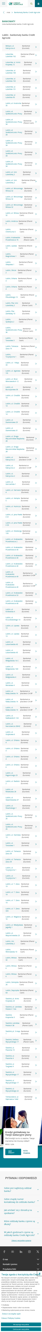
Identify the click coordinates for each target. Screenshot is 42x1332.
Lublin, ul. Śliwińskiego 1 (18, 807)
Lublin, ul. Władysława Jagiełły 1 (19, 926)
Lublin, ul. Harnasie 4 (17, 491)
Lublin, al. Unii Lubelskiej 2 (18, 173)
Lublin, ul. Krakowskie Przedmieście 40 (19, 548)
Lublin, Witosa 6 (19, 967)
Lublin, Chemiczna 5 (19, 230)
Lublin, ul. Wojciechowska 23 (18, 934)
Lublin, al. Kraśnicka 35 (18, 104)
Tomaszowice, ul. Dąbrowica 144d (19, 1098)
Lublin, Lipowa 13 (19, 247)
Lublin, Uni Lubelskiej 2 (20, 942)
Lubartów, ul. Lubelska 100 (18, 71)
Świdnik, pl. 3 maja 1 (17, 1032)
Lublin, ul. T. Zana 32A (18, 909)
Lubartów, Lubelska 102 (20, 55)
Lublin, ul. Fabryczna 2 (18, 458)
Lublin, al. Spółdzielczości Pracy (19, 112)
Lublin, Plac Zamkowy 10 (18, 312)
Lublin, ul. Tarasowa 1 (17, 844)
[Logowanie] (38, 3)
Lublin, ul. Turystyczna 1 (18, 869)
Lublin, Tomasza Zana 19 (20, 347)
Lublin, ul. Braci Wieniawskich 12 (19, 380)
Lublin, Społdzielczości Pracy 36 (19, 329)
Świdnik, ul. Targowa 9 (18, 1065)
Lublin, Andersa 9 (19, 222)
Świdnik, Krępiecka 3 (19, 1016)
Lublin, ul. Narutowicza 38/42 (19, 725)
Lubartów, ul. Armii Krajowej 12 (19, 63)
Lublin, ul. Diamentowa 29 (18, 421)
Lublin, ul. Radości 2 (17, 782)
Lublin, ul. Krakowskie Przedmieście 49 (20, 574)
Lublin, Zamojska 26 (19, 983)
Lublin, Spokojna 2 (19, 320)
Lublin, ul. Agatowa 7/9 (18, 372)
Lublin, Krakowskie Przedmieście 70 (20, 238)
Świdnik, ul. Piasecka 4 (18, 1057)
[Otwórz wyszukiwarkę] (31, 3)
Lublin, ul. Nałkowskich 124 (18, 717)
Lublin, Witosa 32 (19, 959)
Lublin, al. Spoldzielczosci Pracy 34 (20, 121)
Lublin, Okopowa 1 (19, 263)
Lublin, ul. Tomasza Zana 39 (18, 852)
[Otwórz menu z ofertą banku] (3, 3)
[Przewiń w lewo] (4, 12)
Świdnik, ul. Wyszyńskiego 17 (18, 1073)
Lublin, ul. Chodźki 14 (17, 396)
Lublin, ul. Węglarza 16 (18, 918)
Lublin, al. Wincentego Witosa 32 (19, 189)
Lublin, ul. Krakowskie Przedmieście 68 (19, 602)
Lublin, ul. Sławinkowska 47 (18, 798)
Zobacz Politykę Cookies (10, 1318)
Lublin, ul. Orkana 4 (17, 741)
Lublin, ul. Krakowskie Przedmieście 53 (19, 594)
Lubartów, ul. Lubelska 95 (18, 96)
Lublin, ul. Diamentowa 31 (18, 429)
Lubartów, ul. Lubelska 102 (18, 79)
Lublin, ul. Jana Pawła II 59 (18, 524)
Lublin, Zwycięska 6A (19, 991)
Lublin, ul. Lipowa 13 (17, 626)
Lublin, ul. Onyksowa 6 (18, 733)
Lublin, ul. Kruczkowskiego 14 (19, 618)
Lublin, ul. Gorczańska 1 (18, 483)
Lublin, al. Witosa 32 (19, 214)
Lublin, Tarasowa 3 (19, 339)
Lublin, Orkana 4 (19, 279)
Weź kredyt (11, 1152)
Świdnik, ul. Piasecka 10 (18, 1049)
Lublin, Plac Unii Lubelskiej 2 (19, 304)
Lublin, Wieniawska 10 (20, 950)
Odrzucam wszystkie (21, 1329)
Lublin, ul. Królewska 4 (18, 610)
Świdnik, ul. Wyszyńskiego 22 (18, 1089)
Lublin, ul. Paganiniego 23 (18, 774)
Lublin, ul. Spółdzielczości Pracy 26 (19, 816)
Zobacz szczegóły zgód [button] (11, 1314)
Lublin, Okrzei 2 (19, 271)
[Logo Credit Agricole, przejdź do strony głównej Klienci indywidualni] (16, 4)
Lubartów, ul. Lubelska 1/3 (18, 88)
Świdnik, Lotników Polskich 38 (19, 1024)
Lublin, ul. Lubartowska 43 (18, 643)
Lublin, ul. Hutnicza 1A (18, 507)
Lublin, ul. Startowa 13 (18, 836)
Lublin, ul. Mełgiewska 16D (18, 667)
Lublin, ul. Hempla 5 (17, 499)
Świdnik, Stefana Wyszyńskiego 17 (20, 1040)
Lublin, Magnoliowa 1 (20, 255)
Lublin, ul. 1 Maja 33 (17, 364)
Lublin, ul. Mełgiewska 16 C (18, 659)
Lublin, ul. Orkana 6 (17, 766)
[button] (39, 1273)
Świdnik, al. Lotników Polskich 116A (19, 1008)
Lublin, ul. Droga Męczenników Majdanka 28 (20, 438)
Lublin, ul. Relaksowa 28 (18, 790)
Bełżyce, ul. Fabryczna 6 (18, 47)
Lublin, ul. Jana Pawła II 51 (18, 515)
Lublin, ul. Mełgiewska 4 (18, 676)
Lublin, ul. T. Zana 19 (17, 885)
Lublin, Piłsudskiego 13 (20, 296)
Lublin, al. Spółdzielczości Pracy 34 (19, 132)
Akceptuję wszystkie (21, 1324)
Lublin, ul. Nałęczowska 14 (19, 692)
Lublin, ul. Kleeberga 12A (18, 532)
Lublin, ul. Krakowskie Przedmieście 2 (19, 540)
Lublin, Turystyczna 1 (20, 355)
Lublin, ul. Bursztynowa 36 (18, 388)
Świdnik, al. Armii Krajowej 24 (19, 999)
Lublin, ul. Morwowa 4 (17, 684)
